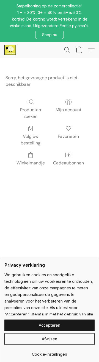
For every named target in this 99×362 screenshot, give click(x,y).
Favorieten (68, 136)
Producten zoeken (30, 113)
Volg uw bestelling (30, 139)
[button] (49, 35)
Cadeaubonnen (68, 163)
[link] (49, 352)
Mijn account (68, 110)
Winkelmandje (30, 163)
